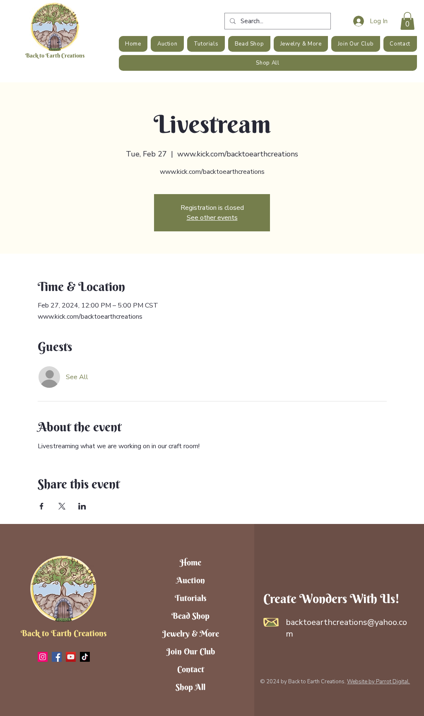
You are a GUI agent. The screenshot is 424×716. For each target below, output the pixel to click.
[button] (407, 21)
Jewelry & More (190, 633)
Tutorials (191, 598)
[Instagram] (43, 657)
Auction (190, 580)
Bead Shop (190, 615)
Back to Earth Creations (54, 55)
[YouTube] (71, 657)
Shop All (190, 687)
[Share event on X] (62, 506)
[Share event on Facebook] (42, 506)
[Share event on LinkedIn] (82, 506)
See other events (212, 217)
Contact (190, 669)
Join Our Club (190, 651)
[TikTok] (85, 657)
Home (190, 562)
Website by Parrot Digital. (378, 681)
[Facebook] (57, 657)
